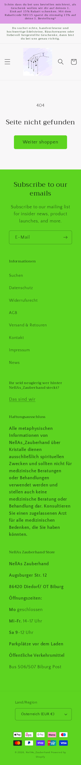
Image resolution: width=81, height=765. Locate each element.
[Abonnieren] (65, 237)
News (14, 363)
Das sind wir (22, 399)
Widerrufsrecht (23, 300)
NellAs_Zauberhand (38, 752)
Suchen (16, 275)
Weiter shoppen (40, 142)
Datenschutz (21, 288)
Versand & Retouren (28, 325)
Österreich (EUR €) (37, 714)
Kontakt (16, 338)
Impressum (19, 350)
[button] (7, 61)
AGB (13, 313)
